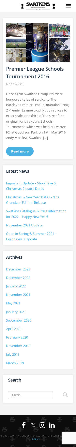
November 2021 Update (24, 225)
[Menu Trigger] (68, 5)
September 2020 (18, 320)
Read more (20, 151)
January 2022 (16, 286)
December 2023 (18, 269)
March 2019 (15, 363)
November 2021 (18, 294)
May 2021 (13, 303)
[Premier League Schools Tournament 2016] (38, 42)
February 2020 (17, 337)
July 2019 (12, 354)
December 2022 (18, 278)
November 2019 (18, 346)
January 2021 (16, 312)
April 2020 (13, 329)
